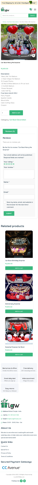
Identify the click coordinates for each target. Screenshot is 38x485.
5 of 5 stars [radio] (13, 164)
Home (4, 22)
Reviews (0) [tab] (10, 131)
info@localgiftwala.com (14, 419)
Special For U (5, 449)
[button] (33, 55)
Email (6, 192)
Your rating (8, 162)
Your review (9, 167)
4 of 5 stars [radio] (11, 164)
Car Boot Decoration (13, 22)
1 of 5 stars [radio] (5, 164)
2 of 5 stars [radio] (7, 164)
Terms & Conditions (7, 456)
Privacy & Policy (6, 453)
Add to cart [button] (19, 268)
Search (32, 15)
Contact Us (4, 446)
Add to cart (16, 113)
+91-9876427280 (13, 415)
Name (6, 182)
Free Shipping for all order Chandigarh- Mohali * (19, 3)
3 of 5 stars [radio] (9, 164)
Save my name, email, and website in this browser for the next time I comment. (20, 204)
